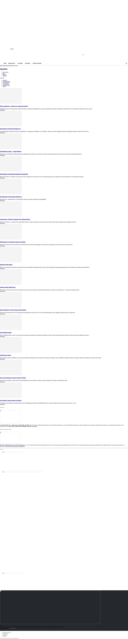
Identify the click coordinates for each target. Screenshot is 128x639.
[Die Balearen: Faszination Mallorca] (11, 194)
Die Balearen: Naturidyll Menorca (10, 129)
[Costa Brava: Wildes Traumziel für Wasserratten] (11, 216)
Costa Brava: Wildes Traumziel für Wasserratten (15, 219)
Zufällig (4, 86)
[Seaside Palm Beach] (11, 261)
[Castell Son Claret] (11, 352)
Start (1, 65)
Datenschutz (5, 633)
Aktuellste (5, 80)
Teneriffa (4, 75)
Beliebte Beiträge (6, 81)
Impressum (5, 634)
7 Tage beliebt (6, 83)
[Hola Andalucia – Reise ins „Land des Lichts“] (11, 103)
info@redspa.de (12, 628)
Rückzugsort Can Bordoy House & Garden (13, 242)
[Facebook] (123, 45)
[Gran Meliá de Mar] (11, 329)
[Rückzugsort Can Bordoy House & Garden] (11, 239)
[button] (126, 63)
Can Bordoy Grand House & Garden (10, 400)
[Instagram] (125, 45)
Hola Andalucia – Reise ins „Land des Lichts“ (14, 106)
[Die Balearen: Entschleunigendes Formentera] (11, 171)
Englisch (4, 636)
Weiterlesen (2, 110)
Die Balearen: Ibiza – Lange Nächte (10, 151)
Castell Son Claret (5, 355)
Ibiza (4, 73)
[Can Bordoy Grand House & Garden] (11, 397)
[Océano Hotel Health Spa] (11, 284)
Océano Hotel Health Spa (7, 287)
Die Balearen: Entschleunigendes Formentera (14, 174)
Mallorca (4, 74)
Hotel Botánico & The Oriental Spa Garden (13, 310)
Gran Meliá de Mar (5, 332)
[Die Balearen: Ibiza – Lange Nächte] (11, 148)
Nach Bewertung (6, 85)
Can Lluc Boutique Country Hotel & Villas (13, 378)
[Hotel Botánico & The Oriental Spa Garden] (11, 307)
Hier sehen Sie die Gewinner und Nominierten (15, 446)
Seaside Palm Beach (6, 264)
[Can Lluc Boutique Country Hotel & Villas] (11, 375)
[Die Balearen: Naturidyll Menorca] (11, 126)
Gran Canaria (5, 72)
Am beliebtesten (6, 82)
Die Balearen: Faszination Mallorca (11, 197)
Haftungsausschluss (7, 632)
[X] (127, 45)
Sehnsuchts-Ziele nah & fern (8, 65)
